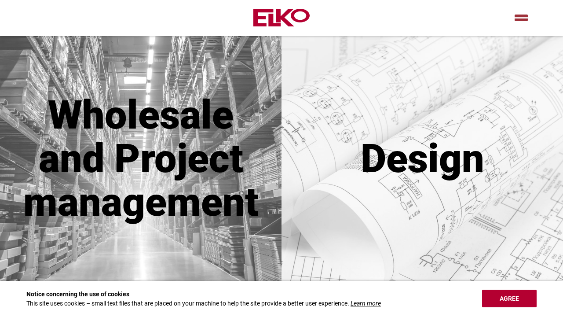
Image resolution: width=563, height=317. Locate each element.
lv (521, 18)
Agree (509, 298)
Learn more (366, 303)
